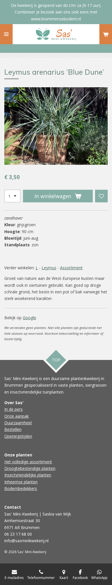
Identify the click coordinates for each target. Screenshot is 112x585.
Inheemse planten (21, 482)
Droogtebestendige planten (29, 468)
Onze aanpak (16, 416)
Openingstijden (18, 436)
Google (29, 317)
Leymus (49, 267)
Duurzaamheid (18, 422)
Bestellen (13, 429)
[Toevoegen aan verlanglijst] (101, 196)
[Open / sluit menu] (6, 34)
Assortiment (71, 267)
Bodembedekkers (20, 488)
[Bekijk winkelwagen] (105, 34)
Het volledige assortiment (28, 461)
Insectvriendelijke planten (27, 475)
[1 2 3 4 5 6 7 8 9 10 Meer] (12, 196)
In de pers (13, 409)
